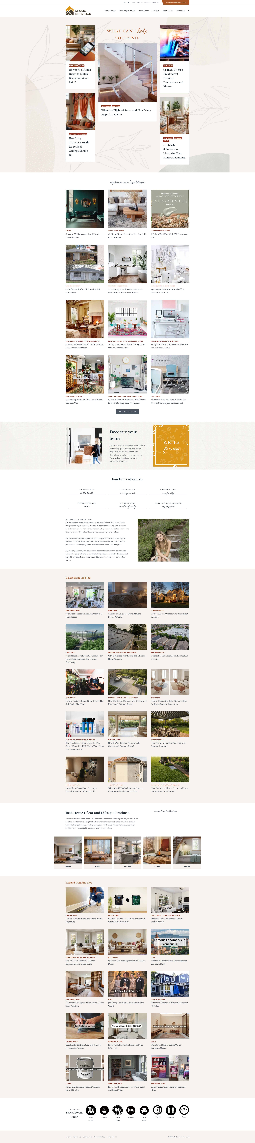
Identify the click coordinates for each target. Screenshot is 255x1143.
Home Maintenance (73, 785)
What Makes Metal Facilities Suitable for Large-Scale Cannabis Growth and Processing (84, 659)
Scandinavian (122, 286)
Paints (68, 230)
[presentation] (80, 43)
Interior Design (157, 230)
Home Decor (143, 11)
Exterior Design (157, 610)
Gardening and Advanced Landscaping (123, 698)
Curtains (72, 134)
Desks (153, 286)
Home (133, 2)
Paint (82, 65)
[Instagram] (128, 2)
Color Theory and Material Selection (165, 915)
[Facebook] (124, 2)
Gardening (180, 11)
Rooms (121, 230)
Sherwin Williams (158, 999)
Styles (166, 141)
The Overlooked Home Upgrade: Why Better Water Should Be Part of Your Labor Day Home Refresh (85, 746)
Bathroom (112, 286)
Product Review (72, 1041)
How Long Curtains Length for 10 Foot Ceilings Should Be (79, 147)
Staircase (116, 106)
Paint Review (113, 915)
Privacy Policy (155, 2)
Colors (153, 1041)
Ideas (140, 396)
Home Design (110, 11)
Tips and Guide (71, 915)
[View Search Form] (188, 11)
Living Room (113, 230)
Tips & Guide (167, 11)
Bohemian (112, 341)
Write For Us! (112, 1137)
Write (171, 447)
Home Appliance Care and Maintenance (81, 740)
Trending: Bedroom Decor (176, 2)
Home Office (170, 286)
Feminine (154, 341)
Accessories (113, 957)
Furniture (155, 11)
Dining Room (122, 341)
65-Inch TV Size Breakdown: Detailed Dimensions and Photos (173, 78)
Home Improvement (127, 11)
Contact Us (147, 2)
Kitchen (79, 396)
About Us (139, 2)
